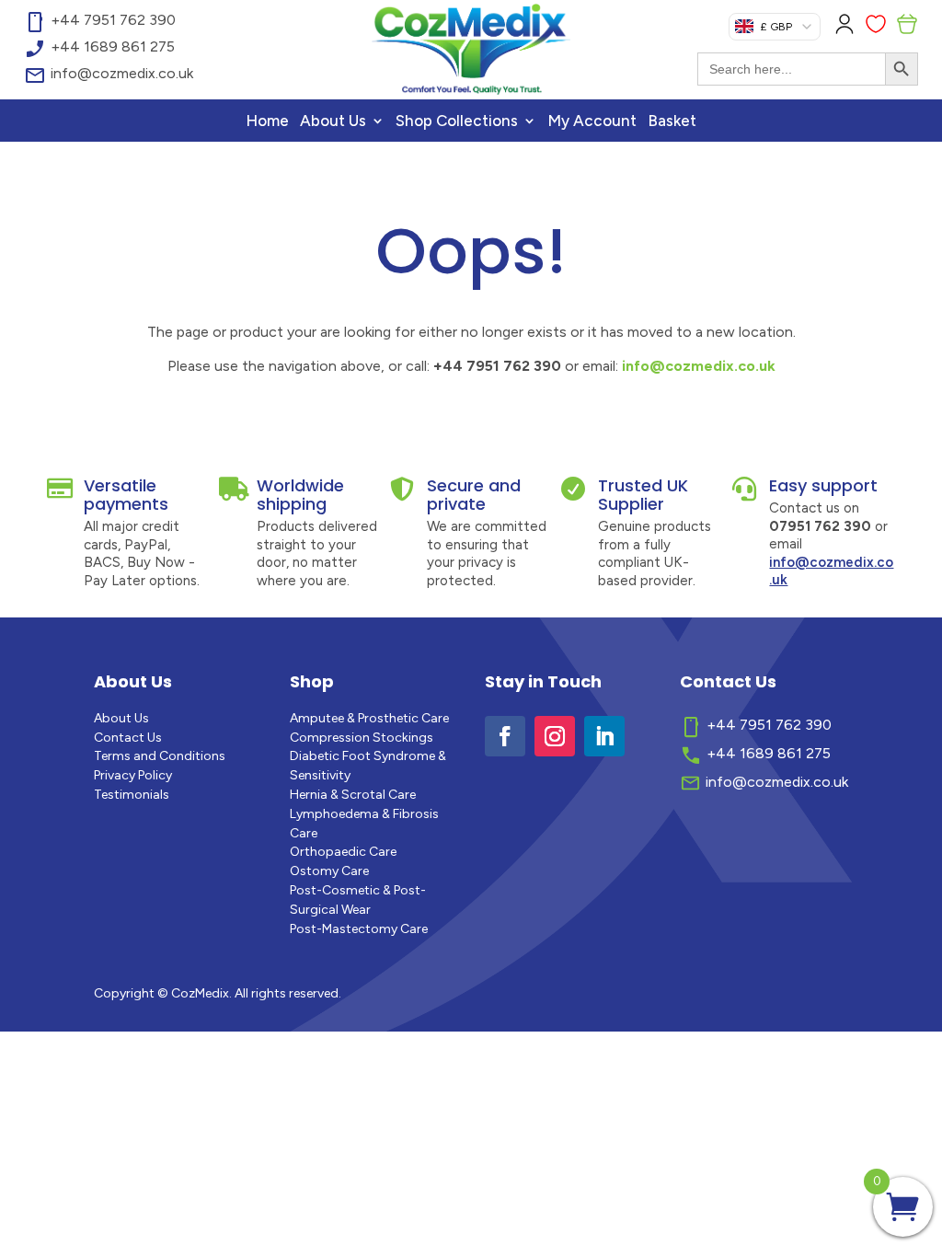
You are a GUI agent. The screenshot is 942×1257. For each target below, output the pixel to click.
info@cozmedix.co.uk (698, 366)
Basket (672, 122)
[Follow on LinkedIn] (604, 736)
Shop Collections (457, 122)
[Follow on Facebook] (505, 736)
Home (267, 122)
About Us (333, 122)
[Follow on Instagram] (554, 736)
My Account (592, 122)
